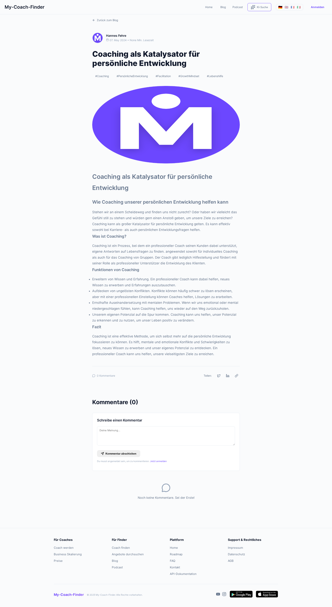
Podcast (237, 7)
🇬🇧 (286, 7)
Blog (223, 7)
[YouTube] (218, 595)
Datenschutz (236, 554)
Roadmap (176, 554)
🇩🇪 (280, 7)
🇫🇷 (293, 7)
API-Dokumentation (183, 574)
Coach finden (121, 548)
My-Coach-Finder (25, 7)
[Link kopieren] (236, 375)
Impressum (235, 548)
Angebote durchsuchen (128, 554)
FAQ (172, 561)
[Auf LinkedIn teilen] (227, 375)
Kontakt (175, 567)
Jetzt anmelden (158, 461)
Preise (58, 561)
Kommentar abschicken (120, 453)
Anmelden (317, 7)
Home (208, 7)
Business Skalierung (68, 554)
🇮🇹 (299, 7)
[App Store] (266, 595)
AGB (231, 561)
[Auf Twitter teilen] (219, 375)
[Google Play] (241, 595)
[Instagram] (224, 595)
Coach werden (64, 548)
